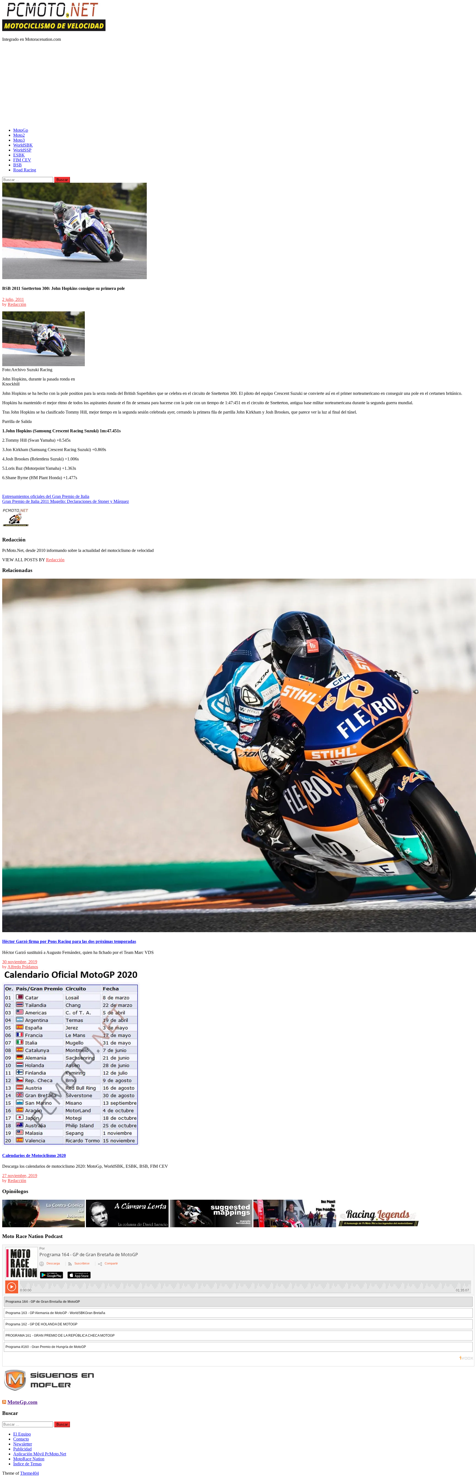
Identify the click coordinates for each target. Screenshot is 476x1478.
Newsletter (22, 1444)
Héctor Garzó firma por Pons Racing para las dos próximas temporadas (69, 941)
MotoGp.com (22, 1402)
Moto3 (19, 140)
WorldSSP (22, 150)
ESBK (19, 155)
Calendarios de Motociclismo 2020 (34, 1155)
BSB (17, 165)
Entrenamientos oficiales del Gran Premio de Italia (45, 496)
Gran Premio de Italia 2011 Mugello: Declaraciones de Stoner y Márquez (65, 501)
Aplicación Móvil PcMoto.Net (39, 1454)
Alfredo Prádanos (22, 966)
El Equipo (22, 1434)
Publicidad (22, 1449)
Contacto (21, 1439)
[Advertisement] (238, 84)
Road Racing (24, 170)
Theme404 (29, 1473)
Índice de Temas (27, 1463)
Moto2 (19, 135)
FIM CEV (22, 160)
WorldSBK (23, 145)
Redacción (17, 304)
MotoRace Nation (28, 1459)
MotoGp (20, 130)
